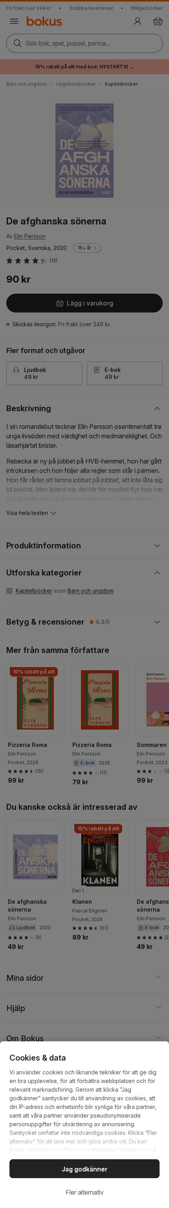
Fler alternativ (85, 1192)
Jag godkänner (85, 1169)
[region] (84, 1124)
